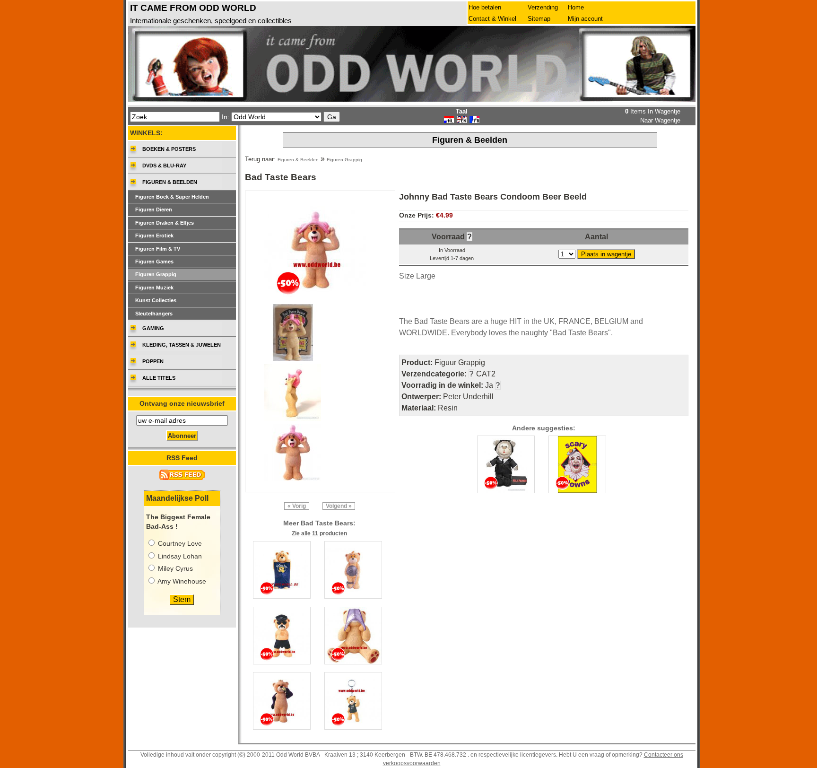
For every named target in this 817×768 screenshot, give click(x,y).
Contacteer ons (663, 754)
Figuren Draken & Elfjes (164, 223)
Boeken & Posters (169, 149)
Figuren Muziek (154, 287)
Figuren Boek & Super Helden (172, 197)
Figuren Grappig (344, 159)
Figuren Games (154, 261)
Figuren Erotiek (154, 235)
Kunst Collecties (155, 300)
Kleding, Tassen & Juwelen (181, 345)
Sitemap (539, 18)
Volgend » (339, 506)
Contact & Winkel (492, 18)
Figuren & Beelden (298, 159)
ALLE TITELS (158, 378)
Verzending (543, 7)
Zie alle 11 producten (319, 533)
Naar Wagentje (660, 120)
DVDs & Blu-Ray (164, 165)
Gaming (153, 328)
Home (576, 7)
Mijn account (585, 18)
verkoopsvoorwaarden (412, 763)
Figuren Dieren (153, 209)
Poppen (153, 361)
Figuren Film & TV (157, 249)
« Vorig (296, 506)
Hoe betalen (485, 7)
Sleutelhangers (154, 313)
